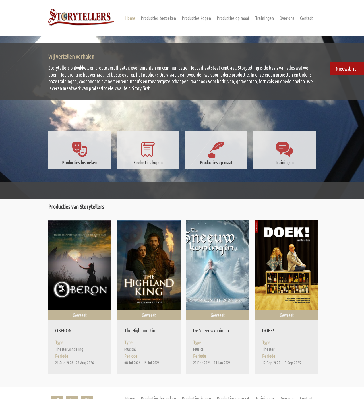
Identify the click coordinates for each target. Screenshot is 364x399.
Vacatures (282, 37)
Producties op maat (233, 18)
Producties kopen (196, 18)
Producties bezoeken (158, 18)
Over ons (287, 18)
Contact (306, 18)
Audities (281, 29)
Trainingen (264, 18)
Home (130, 18)
